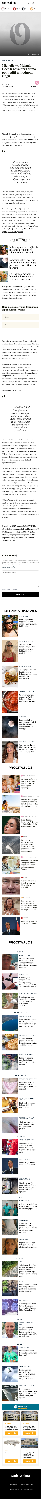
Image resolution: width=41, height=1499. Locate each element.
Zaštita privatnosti (28, 1487)
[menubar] (33, 3)
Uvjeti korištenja (27, 1484)
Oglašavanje (14, 1489)
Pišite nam (13, 1484)
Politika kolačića (27, 1489)
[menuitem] (33, 3)
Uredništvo (14, 1487)
